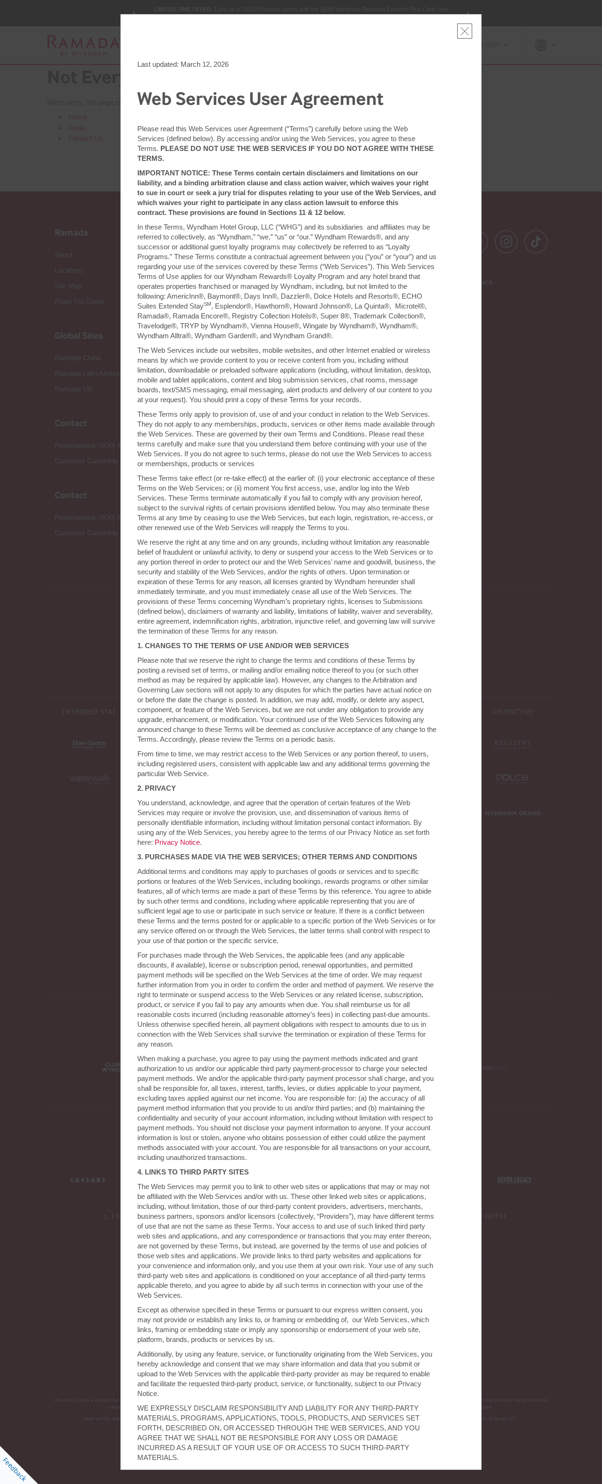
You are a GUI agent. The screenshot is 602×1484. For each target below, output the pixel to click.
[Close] (464, 31)
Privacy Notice (177, 842)
